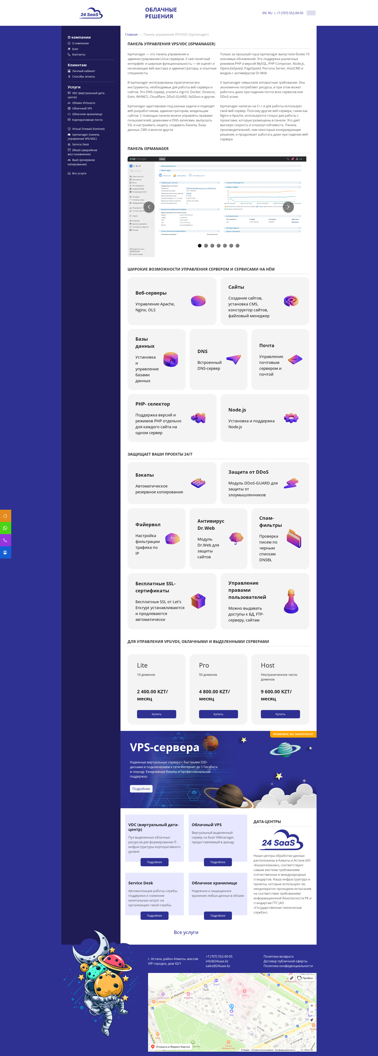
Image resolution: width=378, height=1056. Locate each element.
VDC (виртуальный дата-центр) (86, 95)
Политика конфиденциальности (288, 966)
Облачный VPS (81, 108)
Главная (131, 34)
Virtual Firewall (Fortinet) (88, 129)
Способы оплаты (83, 76)
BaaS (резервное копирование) (81, 162)
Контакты (78, 54)
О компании (80, 43)
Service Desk (80, 144)
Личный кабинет (83, 71)
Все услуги (78, 173)
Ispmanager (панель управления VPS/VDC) (83, 137)
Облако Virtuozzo (83, 103)
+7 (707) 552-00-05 (290, 13)
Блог (74, 49)
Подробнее (141, 789)
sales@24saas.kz (218, 966)
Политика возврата (279, 956)
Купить (156, 714)
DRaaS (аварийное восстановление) (82, 152)
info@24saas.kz (217, 961)
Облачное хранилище (86, 114)
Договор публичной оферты (285, 961)
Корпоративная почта (87, 120)
